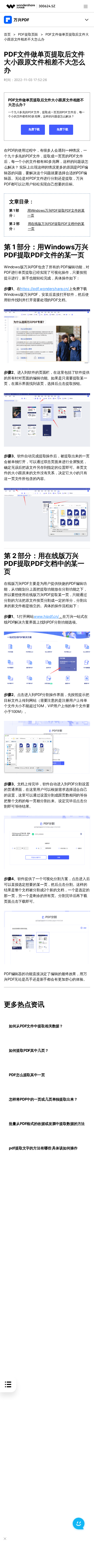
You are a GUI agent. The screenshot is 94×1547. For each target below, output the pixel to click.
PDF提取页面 (28, 34)
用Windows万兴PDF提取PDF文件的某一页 (56, 213)
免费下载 (34, 129)
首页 (7, 34)
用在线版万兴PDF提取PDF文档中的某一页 (56, 226)
